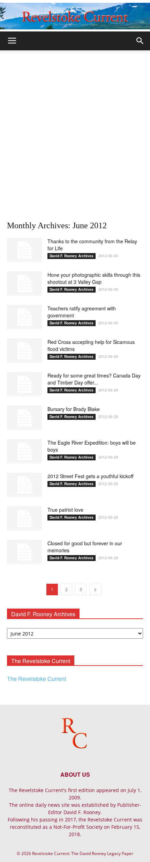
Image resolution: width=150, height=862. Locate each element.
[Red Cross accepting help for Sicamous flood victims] (24, 350)
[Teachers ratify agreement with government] (24, 317)
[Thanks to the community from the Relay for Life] (24, 250)
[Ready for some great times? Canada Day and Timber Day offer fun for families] (24, 384)
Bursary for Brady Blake (73, 408)
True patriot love (65, 509)
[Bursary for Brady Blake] (24, 417)
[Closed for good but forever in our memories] (24, 552)
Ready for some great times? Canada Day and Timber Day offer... (94, 379)
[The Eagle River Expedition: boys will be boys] (24, 451)
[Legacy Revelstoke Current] (75, 16)
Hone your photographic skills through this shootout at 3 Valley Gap (93, 278)
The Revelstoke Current (36, 679)
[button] (140, 40)
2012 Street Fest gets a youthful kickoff (90, 476)
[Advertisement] (75, 129)
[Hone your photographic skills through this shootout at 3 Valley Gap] (24, 283)
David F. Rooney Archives (71, 255)
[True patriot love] (24, 518)
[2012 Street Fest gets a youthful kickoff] (24, 485)
